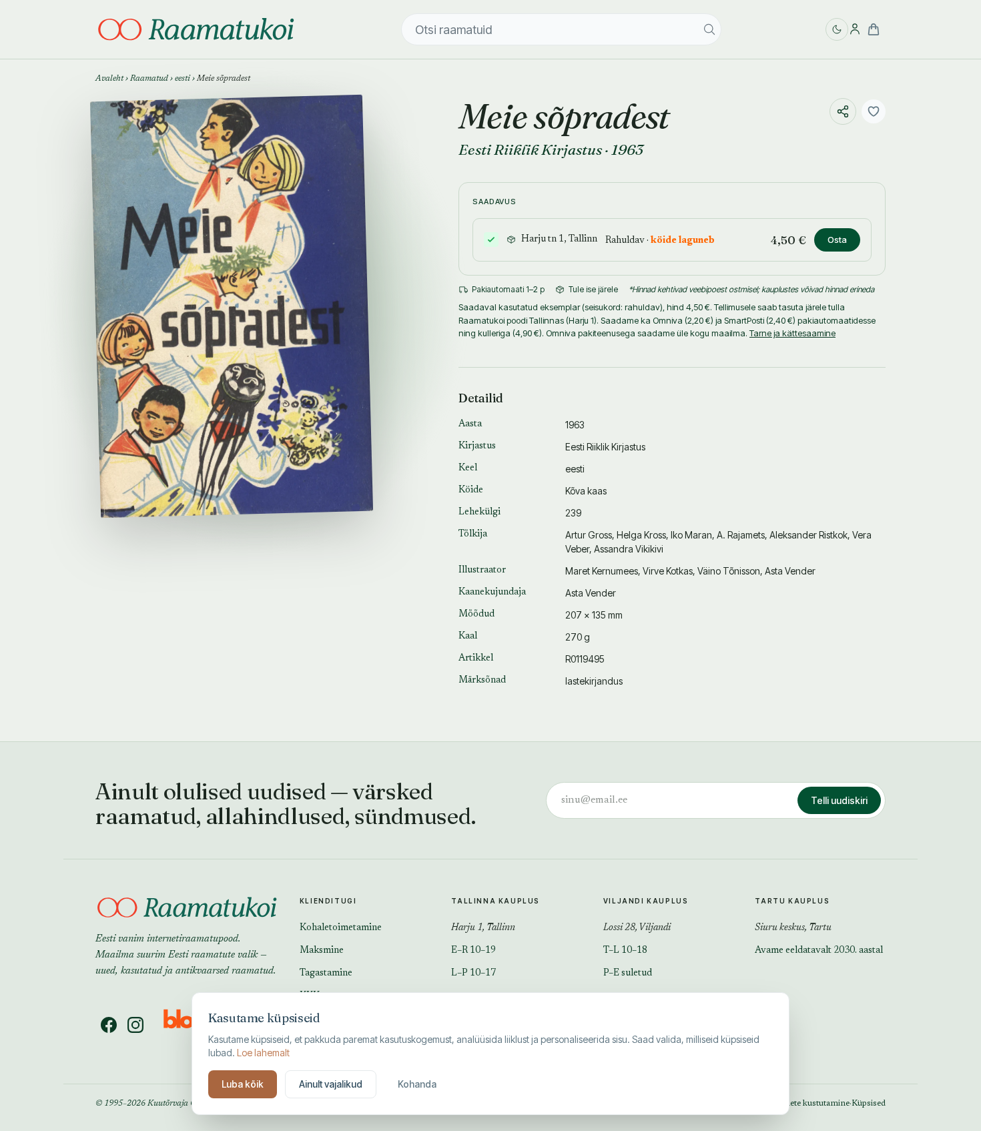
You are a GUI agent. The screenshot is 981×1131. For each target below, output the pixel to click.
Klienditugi (328, 901)
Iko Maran (691, 534)
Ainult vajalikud (330, 1084)
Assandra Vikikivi (628, 548)
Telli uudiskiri (839, 800)
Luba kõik (243, 1084)
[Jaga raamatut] (843, 111)
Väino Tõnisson (728, 571)
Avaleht (109, 79)
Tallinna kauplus (495, 901)
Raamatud (149, 79)
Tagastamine (326, 973)
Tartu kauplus (792, 901)
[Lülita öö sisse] (837, 29)
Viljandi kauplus (646, 901)
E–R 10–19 (473, 951)
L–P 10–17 (473, 973)
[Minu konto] (855, 29)
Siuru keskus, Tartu (793, 928)
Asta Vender (790, 571)
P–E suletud (627, 973)
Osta (837, 239)
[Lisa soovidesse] (874, 111)
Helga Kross (641, 534)
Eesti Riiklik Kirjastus (530, 149)
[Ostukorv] (874, 29)
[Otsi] (709, 29)
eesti (182, 79)
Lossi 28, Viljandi (637, 928)
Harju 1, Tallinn (483, 928)
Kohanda (417, 1084)
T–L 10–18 (625, 951)
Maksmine (322, 951)
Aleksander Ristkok (808, 534)
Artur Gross (588, 534)
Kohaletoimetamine (341, 928)
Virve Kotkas (668, 571)
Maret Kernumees (601, 571)
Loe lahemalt (263, 1052)
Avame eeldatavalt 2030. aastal (819, 951)
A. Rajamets (741, 534)
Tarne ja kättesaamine (792, 333)
